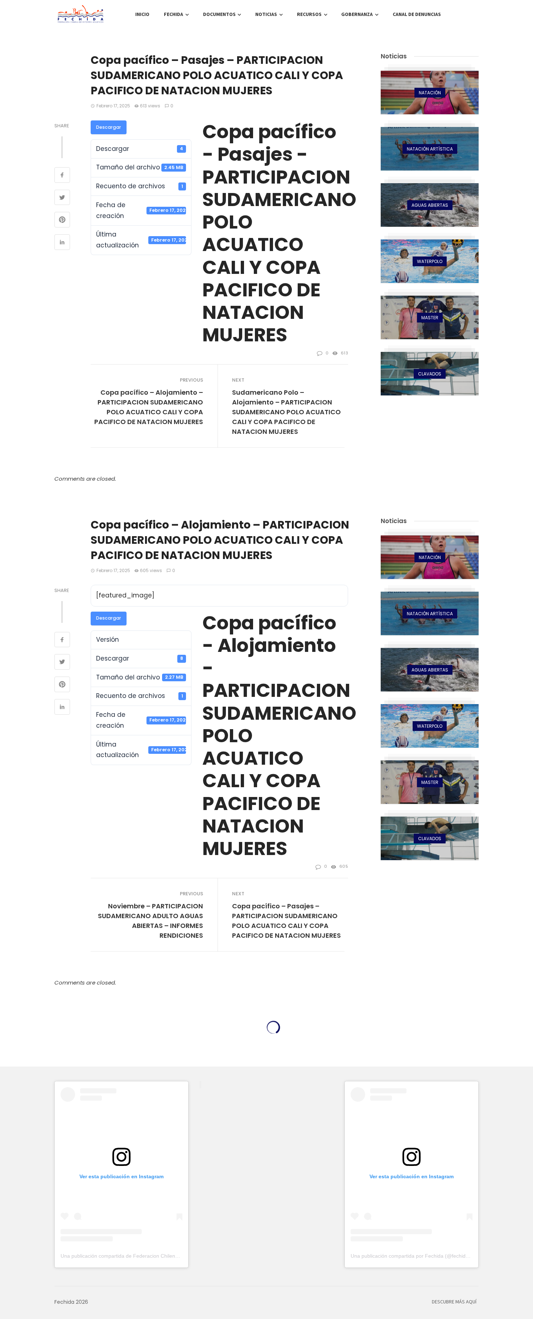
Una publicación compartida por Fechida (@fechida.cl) (413, 1256)
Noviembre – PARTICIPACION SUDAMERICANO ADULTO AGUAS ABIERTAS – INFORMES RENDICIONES (150, 920)
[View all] (430, 92)
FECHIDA (173, 14)
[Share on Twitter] (62, 198)
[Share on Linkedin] (62, 243)
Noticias (266, 14)
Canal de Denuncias (417, 14)
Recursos (309, 14)
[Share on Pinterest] (62, 220)
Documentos (219, 14)
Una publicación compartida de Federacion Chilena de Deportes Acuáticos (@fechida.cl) (162, 1256)
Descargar (108, 127)
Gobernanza (357, 14)
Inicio (142, 14)
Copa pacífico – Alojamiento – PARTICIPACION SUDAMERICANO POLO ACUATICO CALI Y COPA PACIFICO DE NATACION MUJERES (148, 407)
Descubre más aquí (454, 1302)
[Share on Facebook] (62, 176)
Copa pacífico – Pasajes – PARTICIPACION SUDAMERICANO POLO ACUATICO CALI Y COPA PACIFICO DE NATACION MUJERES (286, 920)
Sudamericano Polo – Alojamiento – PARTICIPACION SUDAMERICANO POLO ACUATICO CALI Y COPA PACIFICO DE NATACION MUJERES (286, 412)
